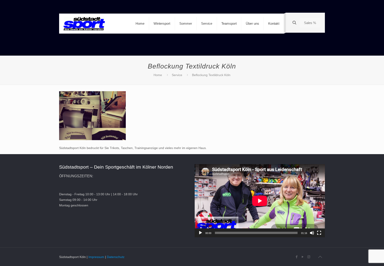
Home (158, 75)
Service (177, 75)
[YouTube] (302, 257)
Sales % (310, 23)
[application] (260, 200)
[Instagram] (308, 257)
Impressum (96, 257)
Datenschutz (115, 257)
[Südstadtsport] (84, 24)
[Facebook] (296, 257)
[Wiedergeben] (200, 233)
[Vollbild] (319, 233)
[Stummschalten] (312, 233)
